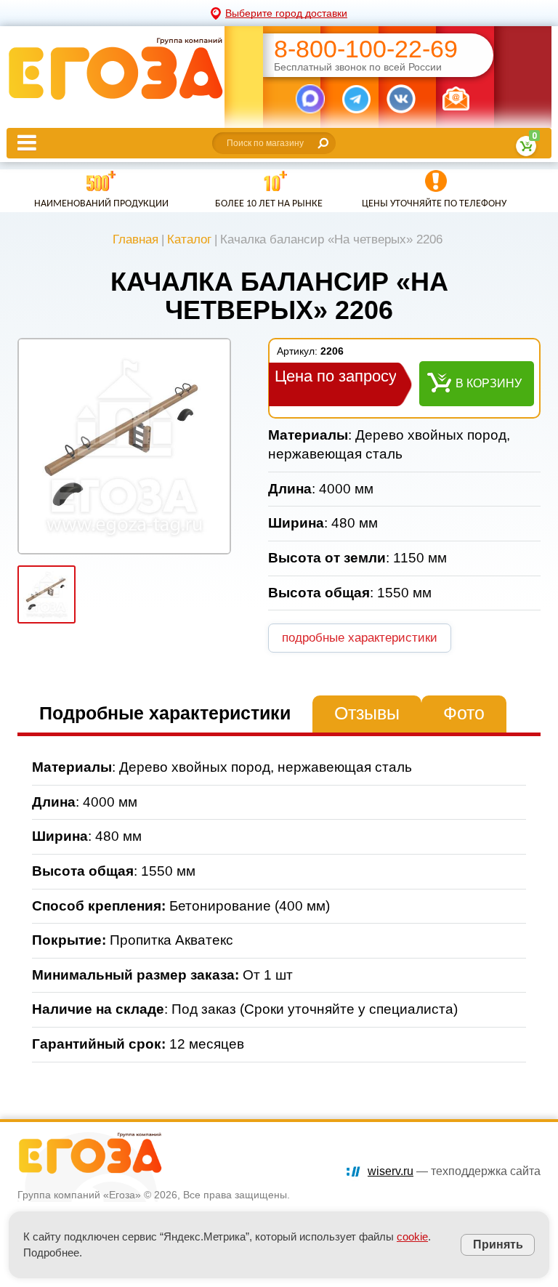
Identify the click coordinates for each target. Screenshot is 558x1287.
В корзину (489, 383)
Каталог (189, 239)
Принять (498, 1244)
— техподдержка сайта (454, 1171)
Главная (135, 239)
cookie (412, 1236)
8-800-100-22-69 (366, 49)
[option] (124, 446)
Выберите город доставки (286, 13)
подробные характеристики (359, 638)
